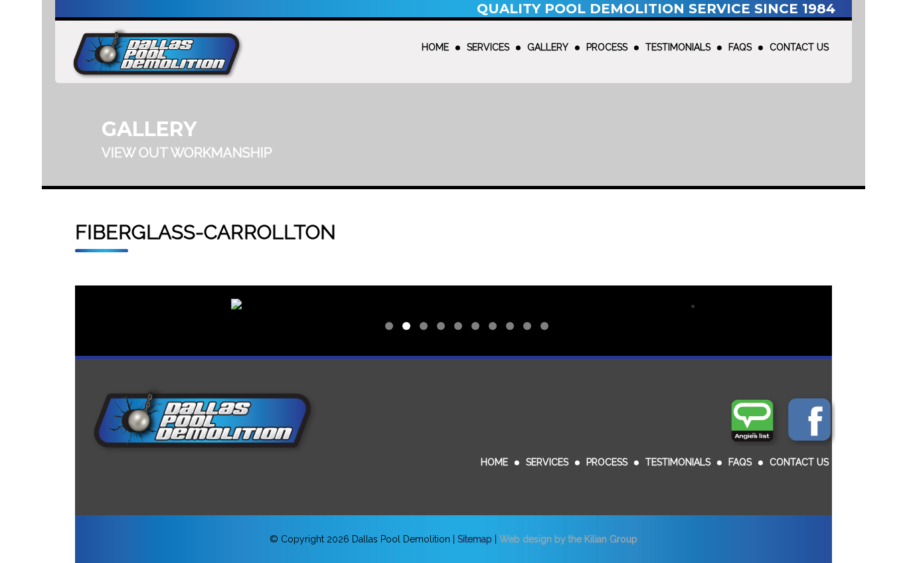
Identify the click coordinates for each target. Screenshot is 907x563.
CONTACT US (799, 47)
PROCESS (606, 47)
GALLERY (547, 47)
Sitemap (474, 539)
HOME (435, 47)
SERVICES (488, 47)
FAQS (740, 47)
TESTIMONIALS (677, 47)
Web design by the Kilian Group (568, 539)
